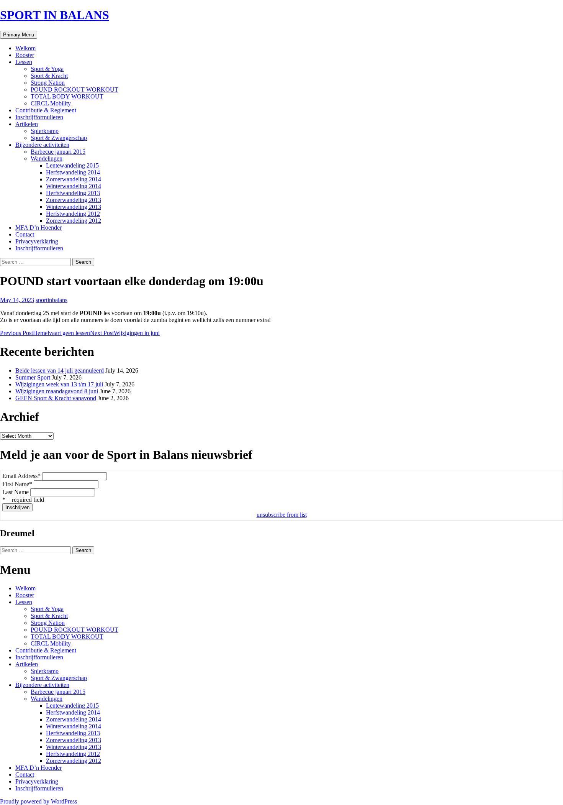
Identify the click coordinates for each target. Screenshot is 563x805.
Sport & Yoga (47, 69)
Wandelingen (46, 158)
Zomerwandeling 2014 (73, 179)
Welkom (25, 48)
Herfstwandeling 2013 (73, 193)
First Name (17, 484)
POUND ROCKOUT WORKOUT (74, 89)
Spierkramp (45, 131)
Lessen (23, 62)
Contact (24, 234)
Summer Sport (32, 377)
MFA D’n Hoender (38, 227)
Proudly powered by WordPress (38, 801)
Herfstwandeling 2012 (73, 213)
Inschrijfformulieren (39, 117)
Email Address (21, 476)
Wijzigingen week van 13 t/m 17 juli (59, 384)
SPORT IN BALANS (54, 15)
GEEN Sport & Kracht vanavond (55, 398)
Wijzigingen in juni (125, 333)
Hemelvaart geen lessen (45, 333)
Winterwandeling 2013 (73, 207)
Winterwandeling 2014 (73, 186)
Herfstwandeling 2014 (73, 172)
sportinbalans (51, 300)
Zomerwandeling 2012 (73, 220)
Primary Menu (18, 35)
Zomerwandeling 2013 (73, 200)
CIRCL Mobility (51, 103)
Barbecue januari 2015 (58, 151)
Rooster (24, 55)
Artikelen (26, 124)
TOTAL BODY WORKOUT (67, 96)
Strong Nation (48, 82)
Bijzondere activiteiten (42, 144)
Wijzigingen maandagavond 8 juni (56, 391)
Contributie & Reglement (45, 110)
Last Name (15, 492)
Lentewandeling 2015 (72, 165)
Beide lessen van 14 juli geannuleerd (59, 370)
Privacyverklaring (36, 241)
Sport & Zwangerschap (59, 138)
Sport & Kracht (49, 75)
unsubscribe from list (282, 514)
